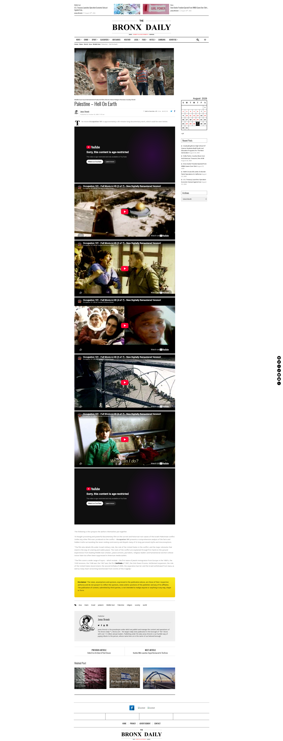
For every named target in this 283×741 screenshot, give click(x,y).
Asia (90, 44)
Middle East (77, 5)
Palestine (121, 605)
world (145, 605)
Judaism (101, 605)
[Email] (279, 379)
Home (76, 44)
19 (194, 120)
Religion (117, 100)
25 (190, 124)
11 (190, 115)
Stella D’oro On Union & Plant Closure (99, 653)
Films (103, 100)
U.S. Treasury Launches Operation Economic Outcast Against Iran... (91, 8)
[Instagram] (279, 366)
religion (129, 605)
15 (205, 115)
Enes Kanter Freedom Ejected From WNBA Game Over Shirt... (189, 7)
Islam (86, 605)
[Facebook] (279, 357)
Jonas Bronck (78, 13)
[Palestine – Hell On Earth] (124, 71)
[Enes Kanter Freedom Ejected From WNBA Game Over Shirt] (156, 9)
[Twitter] (279, 362)
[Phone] (279, 383)
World (86, 44)
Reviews (123, 100)
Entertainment (90, 100)
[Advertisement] (87, 26)
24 (187, 124)
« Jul (182, 133)
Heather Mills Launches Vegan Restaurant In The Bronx (150, 653)
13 (198, 115)
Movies (107, 100)
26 (194, 124)
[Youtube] (279, 375)
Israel (93, 605)
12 (194, 115)
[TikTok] (279, 370)
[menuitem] (78, 39)
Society (128, 100)
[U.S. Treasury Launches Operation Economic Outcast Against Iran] (127, 9)
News (171, 5)
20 (198, 120)
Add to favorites (150, 111)
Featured (98, 100)
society (137, 605)
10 (187, 115)
